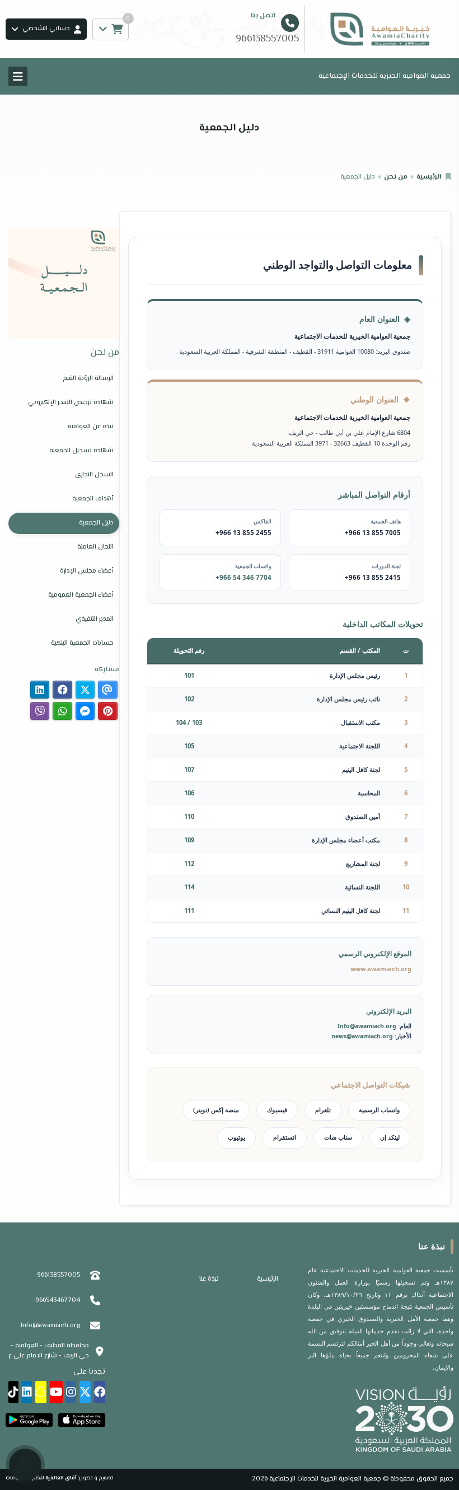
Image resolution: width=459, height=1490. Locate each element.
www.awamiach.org (380, 968)
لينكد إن (390, 1137)
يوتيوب (236, 1137)
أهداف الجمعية (93, 499)
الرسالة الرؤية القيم (88, 378)
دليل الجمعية (96, 523)
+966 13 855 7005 (373, 532)
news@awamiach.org (362, 1036)
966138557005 (58, 1275)
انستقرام (284, 1137)
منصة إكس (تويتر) (216, 1110)
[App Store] (81, 1420)
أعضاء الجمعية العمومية (81, 595)
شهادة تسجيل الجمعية (81, 451)
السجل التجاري (94, 475)
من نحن (396, 177)
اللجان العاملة (95, 547)
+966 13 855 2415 (373, 577)
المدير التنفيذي (95, 619)
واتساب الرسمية (379, 1110)
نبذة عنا (209, 1279)
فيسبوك (277, 1110)
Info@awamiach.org (367, 1026)
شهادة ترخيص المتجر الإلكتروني (71, 402)
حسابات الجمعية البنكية (82, 643)
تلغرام (323, 1110)
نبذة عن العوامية (91, 426)
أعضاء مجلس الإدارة (87, 571)
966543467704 (57, 1300)
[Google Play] (29, 1420)
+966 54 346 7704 (243, 577)
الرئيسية (428, 177)
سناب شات (338, 1137)
